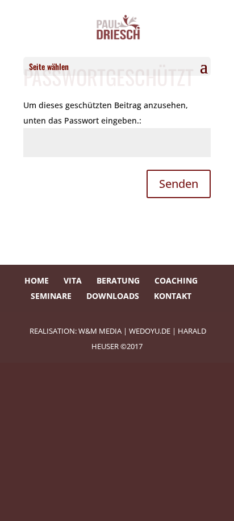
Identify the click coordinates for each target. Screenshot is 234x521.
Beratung (118, 280)
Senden (178, 183)
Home (36, 280)
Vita (73, 280)
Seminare (51, 295)
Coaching (176, 280)
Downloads (112, 295)
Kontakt (172, 295)
